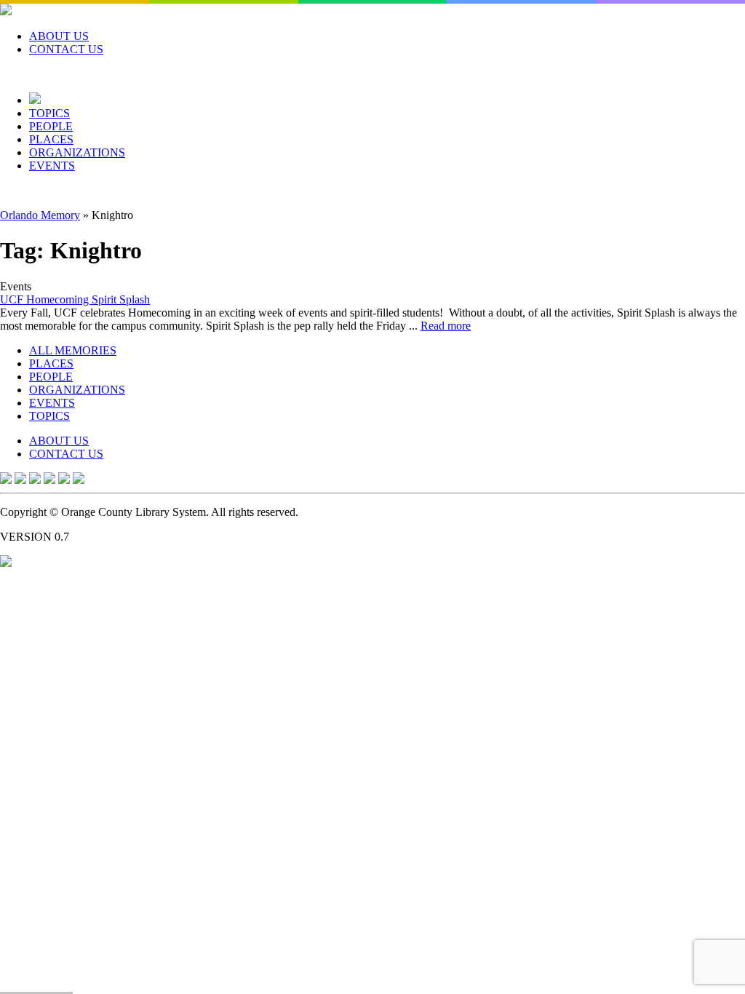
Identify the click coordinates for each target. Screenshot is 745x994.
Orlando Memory (40, 215)
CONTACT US (66, 49)
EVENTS (52, 165)
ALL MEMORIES (72, 350)
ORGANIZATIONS (77, 152)
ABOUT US (59, 36)
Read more (446, 325)
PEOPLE (51, 126)
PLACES (51, 139)
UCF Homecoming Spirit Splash (75, 299)
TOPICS (49, 113)
